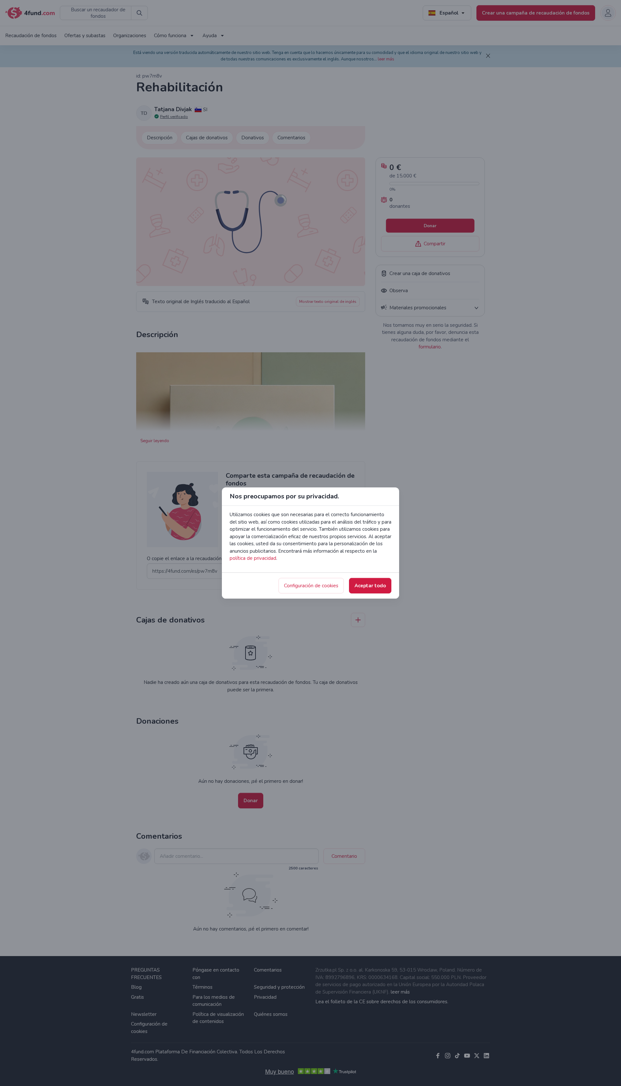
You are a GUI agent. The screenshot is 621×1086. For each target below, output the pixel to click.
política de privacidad (253, 558)
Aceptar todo (370, 585)
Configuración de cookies (311, 585)
